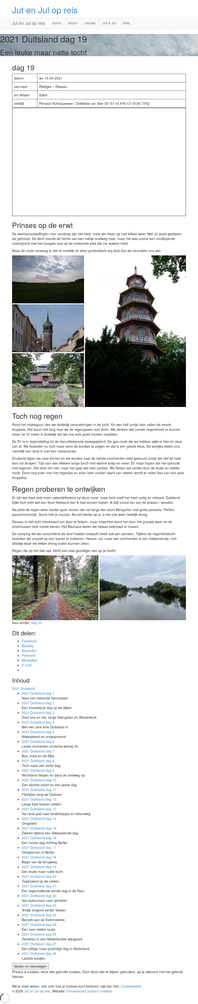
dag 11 (39, 789)
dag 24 (39, 914)
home (56, 22)
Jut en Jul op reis (45, 9)
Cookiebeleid (131, 986)
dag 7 (38, 751)
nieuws (90, 22)
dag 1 (38, 693)
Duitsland (23, 688)
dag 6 (38, 741)
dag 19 (39, 866)
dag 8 (38, 760)
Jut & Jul (109, 22)
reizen (73, 22)
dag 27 (39, 943)
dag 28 (39, 953)
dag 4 (38, 722)
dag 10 (39, 780)
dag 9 (38, 770)
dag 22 (39, 895)
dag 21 (39, 886)
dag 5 (38, 731)
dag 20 (36, 622)
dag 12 (39, 799)
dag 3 (38, 712)
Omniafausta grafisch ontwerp (89, 991)
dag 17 (39, 847)
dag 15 (39, 828)
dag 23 (39, 905)
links (126, 22)
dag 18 (39, 857)
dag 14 (39, 818)
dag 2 (38, 702)
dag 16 (39, 837)
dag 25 (39, 924)
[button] (48, 279)
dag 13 (39, 808)
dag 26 (39, 934)
